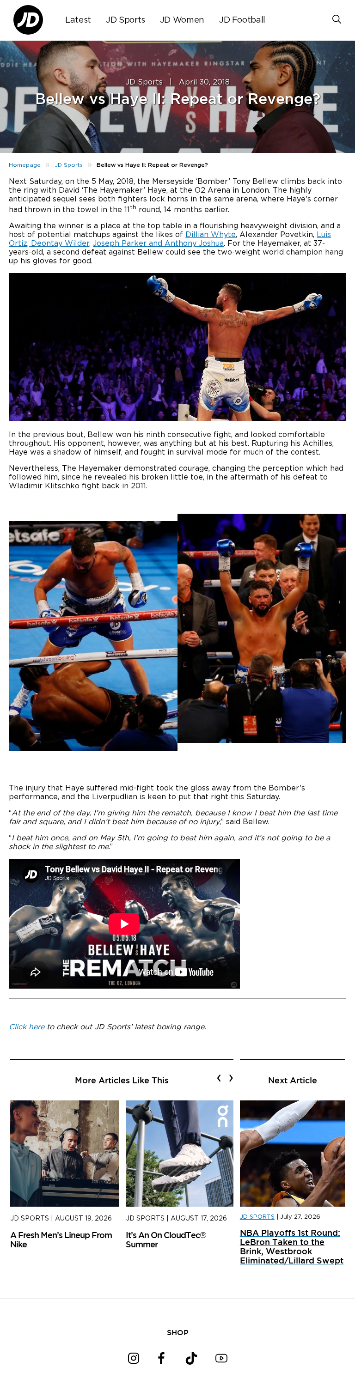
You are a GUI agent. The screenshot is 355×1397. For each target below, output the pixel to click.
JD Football (242, 20)
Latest (78, 20)
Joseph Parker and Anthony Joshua (158, 243)
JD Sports (125, 20)
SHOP (178, 1332)
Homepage (25, 165)
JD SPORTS (257, 1217)
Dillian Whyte (210, 234)
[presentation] (218, 1077)
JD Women (182, 20)
